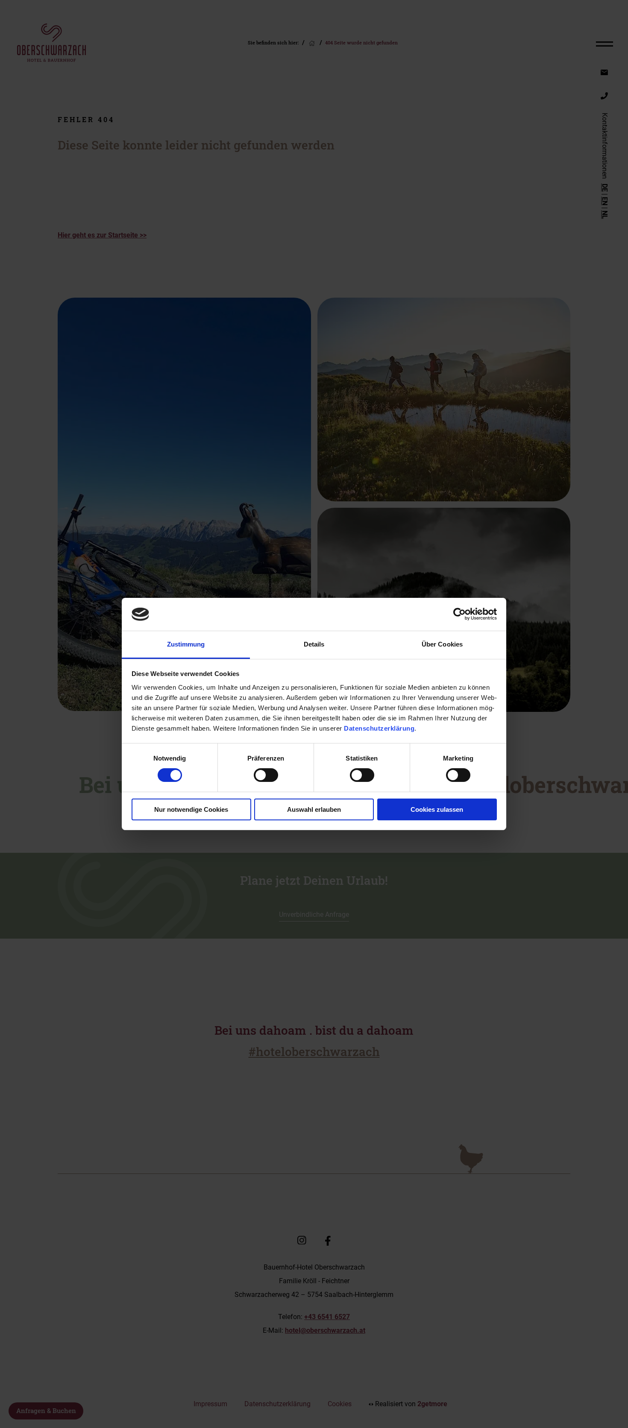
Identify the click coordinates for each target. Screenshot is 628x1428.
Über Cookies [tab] (442, 644)
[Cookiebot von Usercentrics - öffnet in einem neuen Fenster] (459, 614)
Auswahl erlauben (314, 809)
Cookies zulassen (437, 809)
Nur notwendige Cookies (191, 809)
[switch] (266, 775)
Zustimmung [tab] (186, 644)
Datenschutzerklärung (379, 728)
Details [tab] (314, 644)
